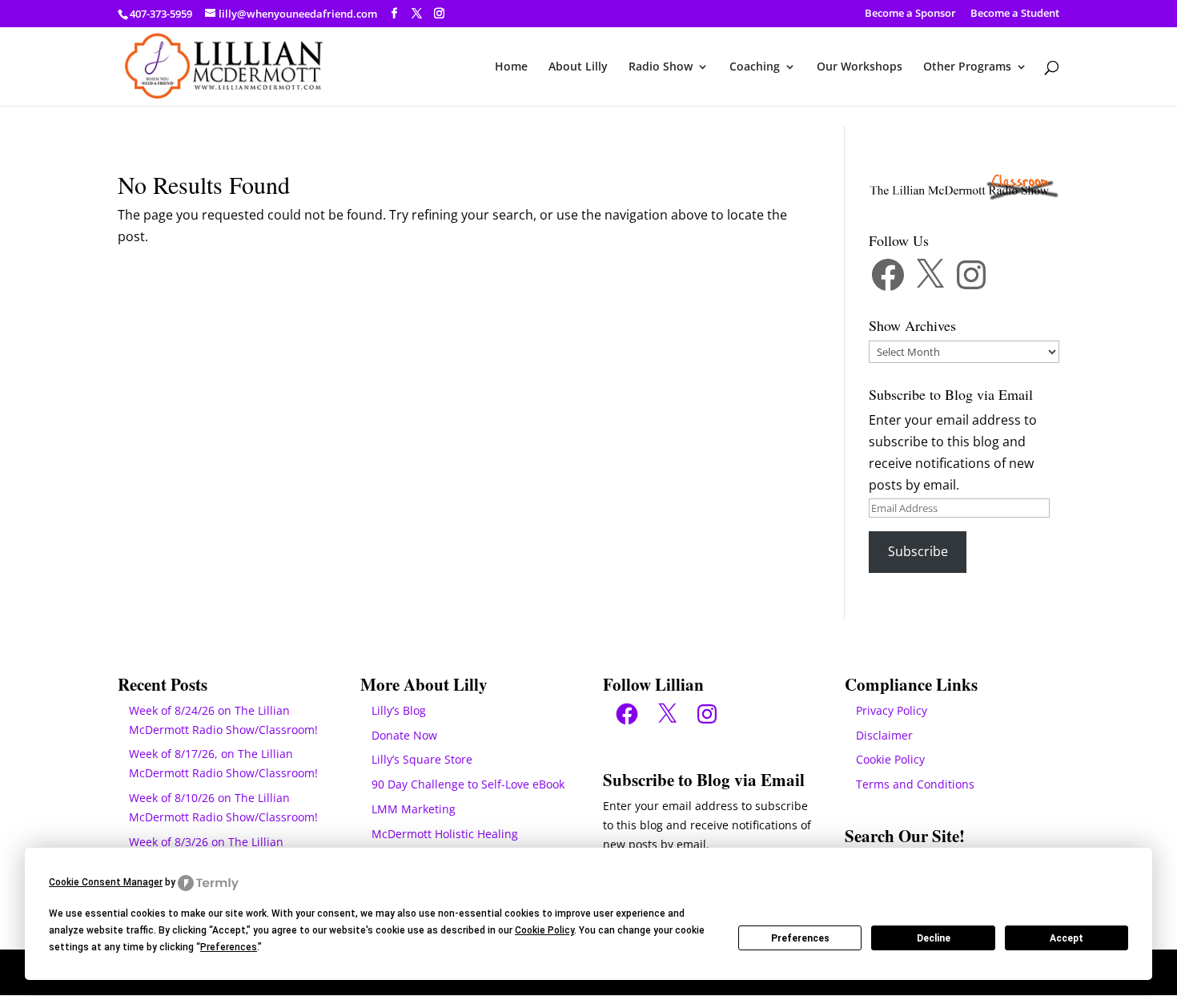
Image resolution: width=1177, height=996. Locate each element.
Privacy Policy (891, 710)
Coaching (754, 67)
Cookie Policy (890, 759)
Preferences (800, 938)
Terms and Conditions (915, 784)
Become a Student (1014, 14)
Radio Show (661, 67)
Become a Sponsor (910, 14)
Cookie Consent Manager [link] (106, 882)
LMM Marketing (414, 809)
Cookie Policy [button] (544, 930)
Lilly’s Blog (399, 710)
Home (511, 67)
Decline (933, 938)
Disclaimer (884, 735)
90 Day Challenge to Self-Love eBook (468, 784)
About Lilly (578, 67)
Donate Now (404, 735)
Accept (1066, 938)
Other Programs (967, 67)
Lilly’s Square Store (422, 759)
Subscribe (918, 551)
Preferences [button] (228, 947)
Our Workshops (859, 67)
